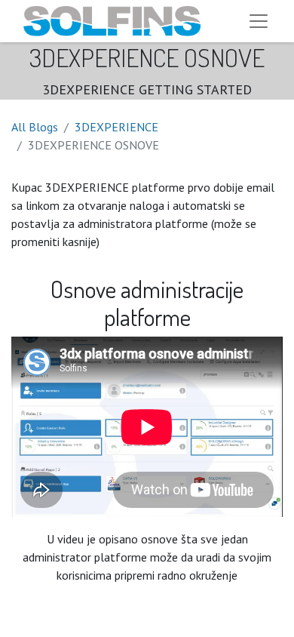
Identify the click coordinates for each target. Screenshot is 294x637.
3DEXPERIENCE (116, 126)
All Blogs (34, 126)
